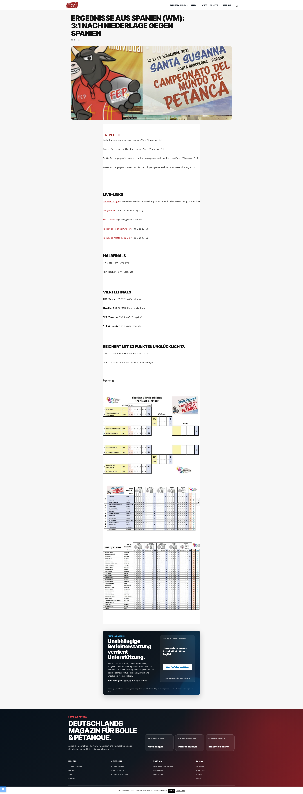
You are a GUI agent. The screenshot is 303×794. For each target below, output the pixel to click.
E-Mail (198, 778)
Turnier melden (117, 766)
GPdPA (193, 5)
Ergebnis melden (118, 770)
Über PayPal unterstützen (177, 667)
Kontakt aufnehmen (119, 774)
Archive (214, 5)
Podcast (72, 778)
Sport (204, 5)
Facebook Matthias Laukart (117, 237)
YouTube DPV (110, 219)
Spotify (199, 774)
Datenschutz (158, 774)
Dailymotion (109, 210)
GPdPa (71, 770)
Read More (180, 790)
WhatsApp (200, 770)
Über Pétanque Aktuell (163, 766)
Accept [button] (171, 791)
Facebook (200, 766)
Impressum (158, 770)
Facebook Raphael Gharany (117, 228)
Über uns (227, 5)
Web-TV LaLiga (111, 201)
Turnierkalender (178, 5)
